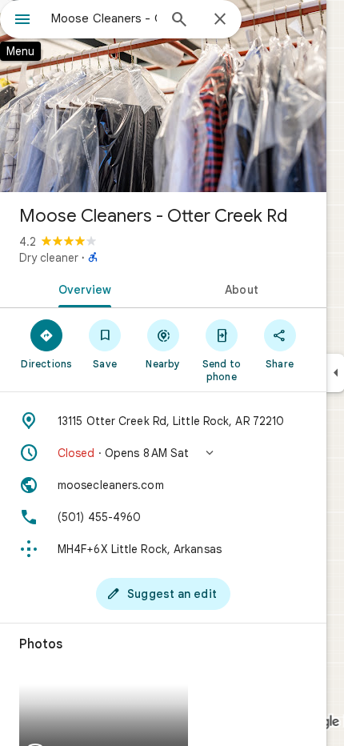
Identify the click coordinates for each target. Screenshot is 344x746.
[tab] (81, 288)
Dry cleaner (48, 258)
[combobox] (104, 18)
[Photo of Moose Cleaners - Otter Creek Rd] (163, 96)
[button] (163, 453)
